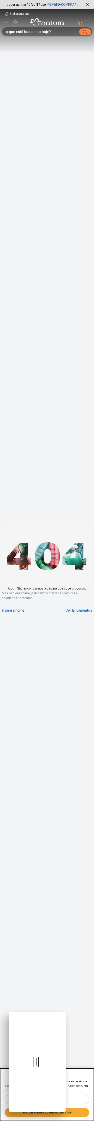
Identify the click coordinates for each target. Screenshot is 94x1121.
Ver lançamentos (78, 610)
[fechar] (87, 4)
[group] (42, 4)
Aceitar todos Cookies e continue (47, 1112)
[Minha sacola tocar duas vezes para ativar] (88, 21)
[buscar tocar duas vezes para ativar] (85, 31)
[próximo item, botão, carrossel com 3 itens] (77, 4)
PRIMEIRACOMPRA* (61, 4)
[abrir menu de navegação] (5, 21)
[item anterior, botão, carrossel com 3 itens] (7, 4)
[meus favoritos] (15, 21)
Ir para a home (13, 610)
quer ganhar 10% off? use (27, 4)
